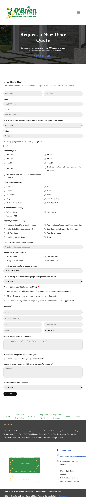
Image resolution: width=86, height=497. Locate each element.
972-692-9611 (24, 479)
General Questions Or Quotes (25, 471)
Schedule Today (25, 464)
